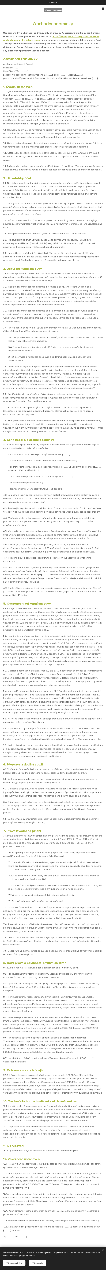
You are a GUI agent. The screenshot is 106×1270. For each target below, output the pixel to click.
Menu (102, 8)
